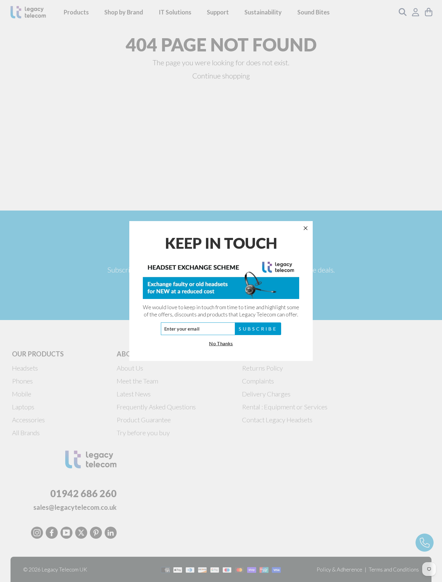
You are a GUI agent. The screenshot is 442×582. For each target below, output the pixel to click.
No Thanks (221, 343)
